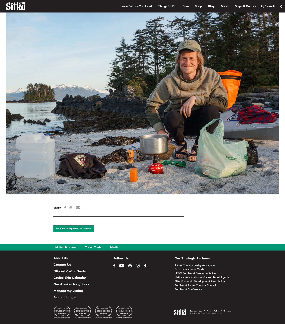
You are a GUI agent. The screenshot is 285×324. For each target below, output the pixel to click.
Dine (185, 6)
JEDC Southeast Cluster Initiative (195, 273)
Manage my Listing (68, 290)
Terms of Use (196, 311)
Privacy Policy (213, 311)
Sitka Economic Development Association (200, 281)
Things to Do (167, 6)
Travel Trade (93, 247)
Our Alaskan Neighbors (71, 284)
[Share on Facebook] (65, 207)
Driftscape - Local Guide (189, 269)
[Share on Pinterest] (70, 207)
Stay (211, 6)
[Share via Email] (78, 207)
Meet (225, 6)
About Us (60, 258)
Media (114, 247)
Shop (198, 6)
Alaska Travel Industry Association (195, 265)
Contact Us (62, 264)
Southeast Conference (188, 289)
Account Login (64, 297)
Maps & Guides (245, 6)
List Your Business (64, 247)
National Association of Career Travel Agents (202, 277)
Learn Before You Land (136, 6)
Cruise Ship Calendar (69, 277)
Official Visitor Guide (69, 271)
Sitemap (228, 311)
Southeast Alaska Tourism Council (195, 285)
